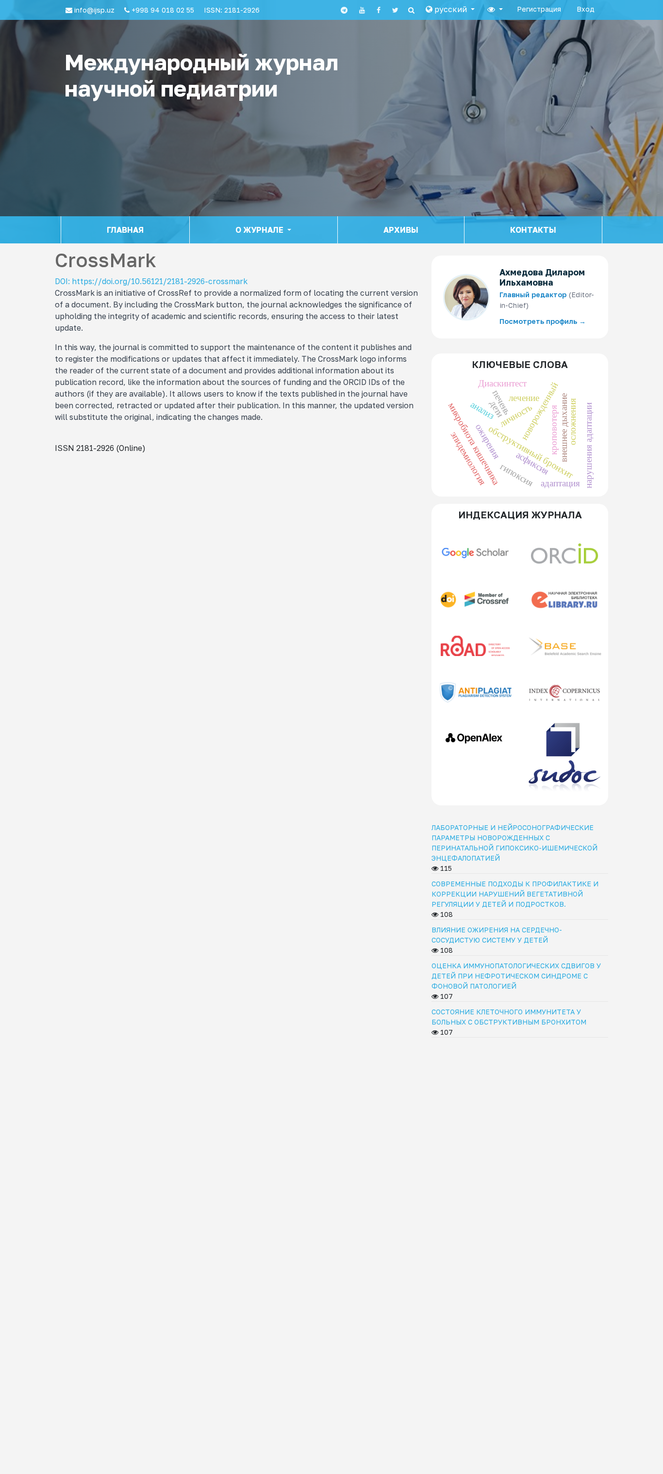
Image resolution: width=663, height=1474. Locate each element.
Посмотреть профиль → (542, 321)
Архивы (400, 230)
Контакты (533, 230)
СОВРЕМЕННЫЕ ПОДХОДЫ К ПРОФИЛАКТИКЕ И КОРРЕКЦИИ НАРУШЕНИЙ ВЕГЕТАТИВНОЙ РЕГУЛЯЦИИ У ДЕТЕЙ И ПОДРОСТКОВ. (514, 894)
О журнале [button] (260, 230)
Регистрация (539, 9)
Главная (125, 230)
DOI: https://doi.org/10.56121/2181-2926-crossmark (151, 281)
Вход (586, 9)
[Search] (411, 10)
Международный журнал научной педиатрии (201, 75)
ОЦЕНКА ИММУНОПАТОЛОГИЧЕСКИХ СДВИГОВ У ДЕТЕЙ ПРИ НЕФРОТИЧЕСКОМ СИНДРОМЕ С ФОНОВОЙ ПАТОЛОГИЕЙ (516, 975)
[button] (450, 9)
